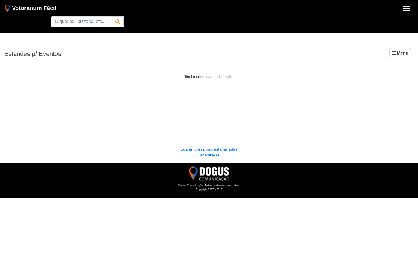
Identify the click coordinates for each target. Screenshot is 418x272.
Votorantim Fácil (33, 8)
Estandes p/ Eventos (32, 53)
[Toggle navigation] (406, 8)
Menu (402, 53)
